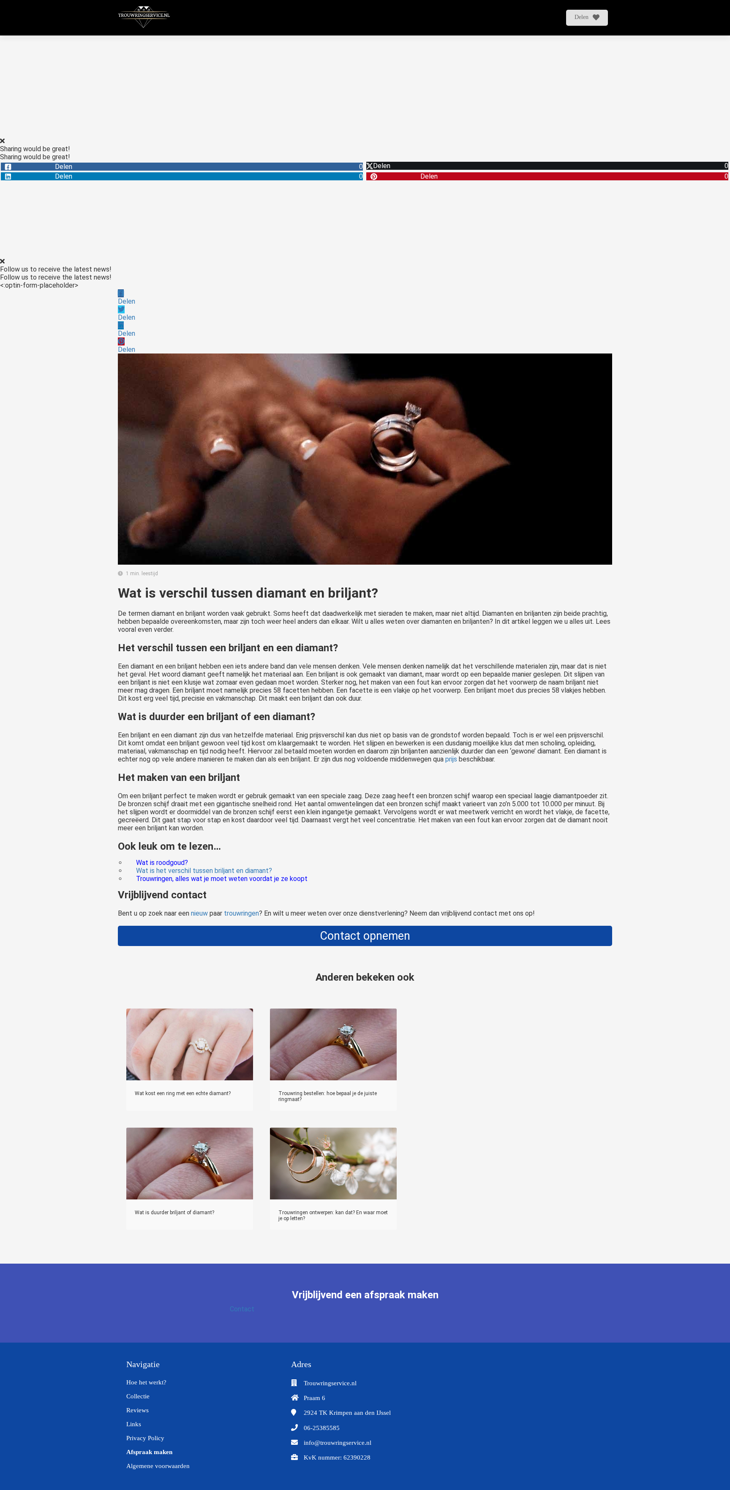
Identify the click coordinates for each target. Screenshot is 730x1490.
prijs (451, 759)
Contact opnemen (365, 936)
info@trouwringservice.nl (337, 1442)
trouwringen (241, 913)
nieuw (199, 913)
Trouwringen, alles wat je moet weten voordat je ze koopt (222, 879)
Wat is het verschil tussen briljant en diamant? (204, 871)
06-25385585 (322, 1428)
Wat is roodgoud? (162, 863)
